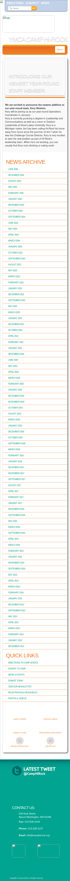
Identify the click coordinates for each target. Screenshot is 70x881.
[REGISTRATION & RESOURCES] (50, 727)
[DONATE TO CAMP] (19, 727)
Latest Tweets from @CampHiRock (35, 771)
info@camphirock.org (38, 835)
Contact (32, 3)
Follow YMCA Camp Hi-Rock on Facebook (35, 788)
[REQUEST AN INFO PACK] (19, 740)
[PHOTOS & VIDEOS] (50, 713)
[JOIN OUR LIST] (50, 740)
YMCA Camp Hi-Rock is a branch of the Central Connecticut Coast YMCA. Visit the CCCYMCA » (35, 864)
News (45, 3)
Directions (15, 3)
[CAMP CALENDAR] (19, 713)
